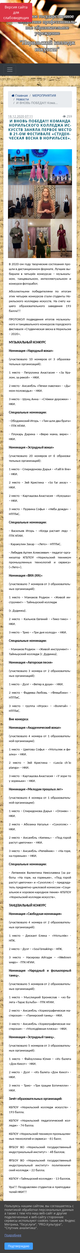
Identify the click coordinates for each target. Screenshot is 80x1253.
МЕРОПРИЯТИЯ (44, 95)
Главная (21, 95)
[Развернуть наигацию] (10, 69)
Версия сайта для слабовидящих (16, 12)
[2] (40, 202)
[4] (40, 167)
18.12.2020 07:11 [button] (20, 116)
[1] (40, 238)
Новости (22, 99)
